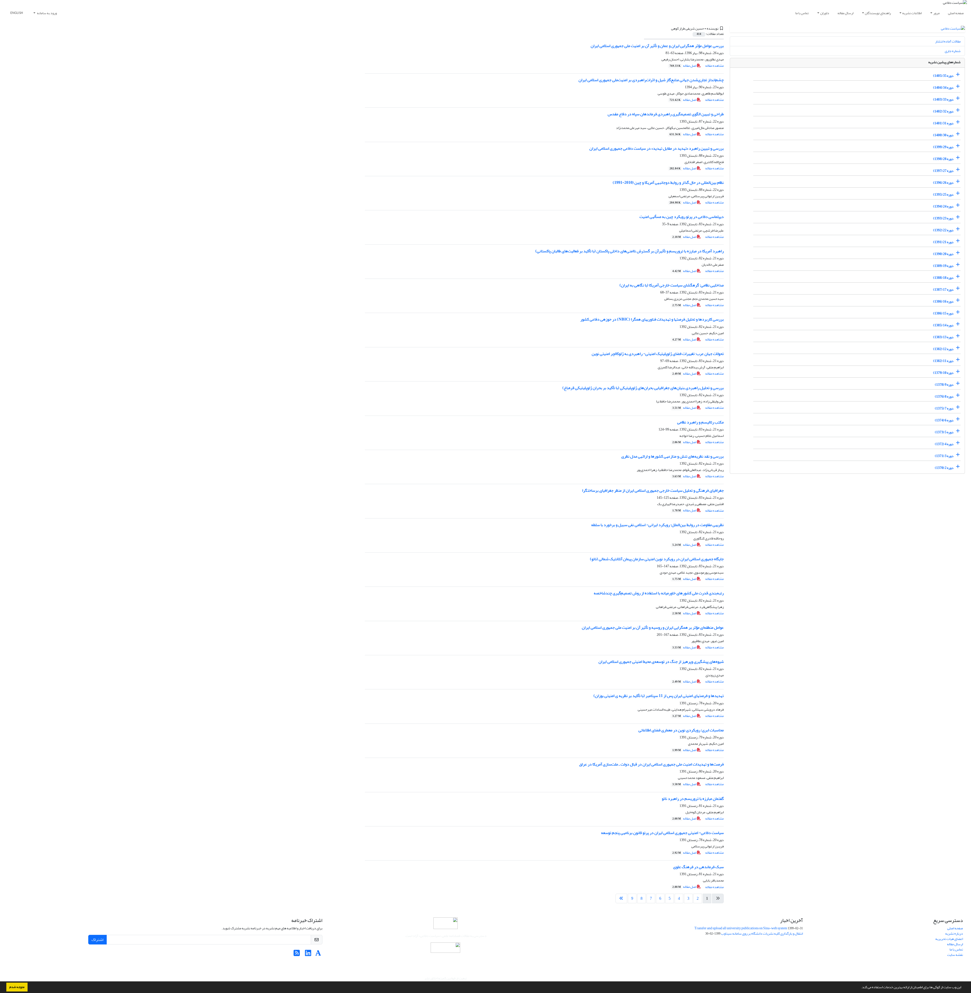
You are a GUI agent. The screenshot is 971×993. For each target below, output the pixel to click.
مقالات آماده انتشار (948, 41)
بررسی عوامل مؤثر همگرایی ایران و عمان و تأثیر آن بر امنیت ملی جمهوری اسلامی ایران (657, 46)
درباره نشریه (954, 933)
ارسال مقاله (845, 13)
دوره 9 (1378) (944, 384)
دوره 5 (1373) (944, 432)
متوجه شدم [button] (17, 987)
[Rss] (296, 954)
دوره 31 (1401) (943, 123)
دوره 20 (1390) (943, 254)
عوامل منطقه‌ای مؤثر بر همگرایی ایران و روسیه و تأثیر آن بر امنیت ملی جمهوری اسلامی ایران (653, 627)
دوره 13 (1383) (943, 337)
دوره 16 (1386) (943, 301)
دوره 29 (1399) (943, 147)
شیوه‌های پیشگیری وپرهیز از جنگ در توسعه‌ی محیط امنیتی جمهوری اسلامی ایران (661, 661)
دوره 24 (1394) (943, 206)
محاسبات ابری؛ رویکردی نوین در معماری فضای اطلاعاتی (681, 730)
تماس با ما (802, 13)
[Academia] (318, 954)
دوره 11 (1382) (943, 360)
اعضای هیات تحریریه (949, 938)
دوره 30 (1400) (943, 135)
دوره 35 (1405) (943, 75)
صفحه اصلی (956, 13)
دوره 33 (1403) (943, 99)
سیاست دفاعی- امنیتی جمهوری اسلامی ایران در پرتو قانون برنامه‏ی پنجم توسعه (662, 833)
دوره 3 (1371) (944, 456)
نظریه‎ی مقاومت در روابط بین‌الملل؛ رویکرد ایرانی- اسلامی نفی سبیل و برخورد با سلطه (657, 525)
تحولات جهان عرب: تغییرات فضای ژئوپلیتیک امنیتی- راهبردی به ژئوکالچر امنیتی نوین (658, 353)
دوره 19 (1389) (943, 265)
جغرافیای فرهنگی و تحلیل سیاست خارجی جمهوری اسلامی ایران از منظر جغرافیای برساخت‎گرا (653, 490)
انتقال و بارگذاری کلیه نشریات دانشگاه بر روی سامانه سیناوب (762, 933)
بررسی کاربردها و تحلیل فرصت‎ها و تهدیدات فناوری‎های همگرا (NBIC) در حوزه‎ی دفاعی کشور (652, 319)
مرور (936, 13)
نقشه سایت (955, 954)
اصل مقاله (683, 65)
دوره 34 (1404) (943, 87)
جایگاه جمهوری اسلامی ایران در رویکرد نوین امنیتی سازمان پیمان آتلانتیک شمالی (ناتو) (657, 559)
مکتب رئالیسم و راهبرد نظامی (700, 422)
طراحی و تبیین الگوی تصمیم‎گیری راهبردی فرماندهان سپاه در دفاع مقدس (666, 114)
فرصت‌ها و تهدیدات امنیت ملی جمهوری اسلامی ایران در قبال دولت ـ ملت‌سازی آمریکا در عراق (651, 764)
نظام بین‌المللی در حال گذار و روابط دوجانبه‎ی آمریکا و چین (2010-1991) (668, 182)
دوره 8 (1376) (944, 396)
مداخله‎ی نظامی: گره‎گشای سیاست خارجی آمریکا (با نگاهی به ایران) (672, 285)
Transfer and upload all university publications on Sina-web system (740, 928)
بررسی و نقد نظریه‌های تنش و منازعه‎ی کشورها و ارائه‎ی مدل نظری (672, 456)
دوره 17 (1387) (943, 289)
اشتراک (97, 939)
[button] (859, 987)
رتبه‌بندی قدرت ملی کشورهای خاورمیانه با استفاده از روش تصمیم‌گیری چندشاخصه (659, 593)
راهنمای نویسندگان (878, 13)
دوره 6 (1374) (944, 420)
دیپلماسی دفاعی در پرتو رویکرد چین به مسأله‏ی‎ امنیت (681, 216)
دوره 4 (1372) (944, 444)
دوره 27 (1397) (943, 170)
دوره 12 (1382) (943, 349)
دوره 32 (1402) (943, 111)
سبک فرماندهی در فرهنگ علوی (698, 867)
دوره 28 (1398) (943, 158)
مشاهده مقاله (714, 65)
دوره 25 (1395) (943, 194)
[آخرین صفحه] (621, 898)
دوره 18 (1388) (943, 277)
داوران (824, 13)
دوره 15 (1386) (943, 313)
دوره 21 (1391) (943, 242)
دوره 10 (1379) (943, 372)
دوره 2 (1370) (944, 467)
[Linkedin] (308, 954)
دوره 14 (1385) (943, 325)
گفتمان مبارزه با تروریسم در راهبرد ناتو (693, 798)
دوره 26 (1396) (943, 182)
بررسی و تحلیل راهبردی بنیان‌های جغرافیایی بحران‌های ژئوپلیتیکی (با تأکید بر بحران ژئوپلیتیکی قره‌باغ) (643, 388)
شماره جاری (953, 51)
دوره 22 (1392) (943, 230)
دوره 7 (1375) (944, 408)
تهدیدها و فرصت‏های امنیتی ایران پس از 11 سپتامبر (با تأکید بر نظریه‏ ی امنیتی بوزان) (658, 695)
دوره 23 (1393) (943, 218)
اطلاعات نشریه (912, 13)
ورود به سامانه (46, 13)
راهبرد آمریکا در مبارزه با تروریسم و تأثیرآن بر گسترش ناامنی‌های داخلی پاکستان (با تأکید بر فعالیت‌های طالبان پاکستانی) (629, 251)
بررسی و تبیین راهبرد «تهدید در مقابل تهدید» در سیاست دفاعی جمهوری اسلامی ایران (656, 148)
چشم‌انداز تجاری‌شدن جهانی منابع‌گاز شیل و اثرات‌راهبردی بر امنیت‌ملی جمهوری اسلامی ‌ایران (651, 80)
